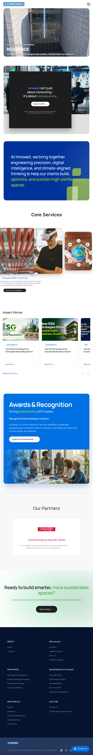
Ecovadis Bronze (55, 683)
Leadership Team (55, 651)
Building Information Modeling (18, 679)
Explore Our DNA (40, 104)
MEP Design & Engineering (17, 675)
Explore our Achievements (24, 439)
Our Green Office (55, 675)
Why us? (52, 655)
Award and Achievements (58, 692)
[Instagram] (66, 750)
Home (9, 647)
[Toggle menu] (88, 4)
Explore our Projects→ (10, 373)
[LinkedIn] (61, 750)
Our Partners (12, 724)
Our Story (52, 647)
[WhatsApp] (71, 750)
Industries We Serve (14, 688)
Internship (11, 711)
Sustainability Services (15, 683)
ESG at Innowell (55, 688)
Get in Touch (47, 609)
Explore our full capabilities (15, 288)
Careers (10, 707)
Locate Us (11, 651)
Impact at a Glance (56, 660)
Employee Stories (13, 720)
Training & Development (16, 716)
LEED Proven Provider (57, 679)
